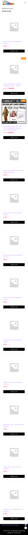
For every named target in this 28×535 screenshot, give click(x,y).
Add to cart (14, 51)
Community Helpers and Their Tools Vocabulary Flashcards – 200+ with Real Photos (12, 128)
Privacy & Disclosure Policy (10, 525)
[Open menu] (25, 3)
